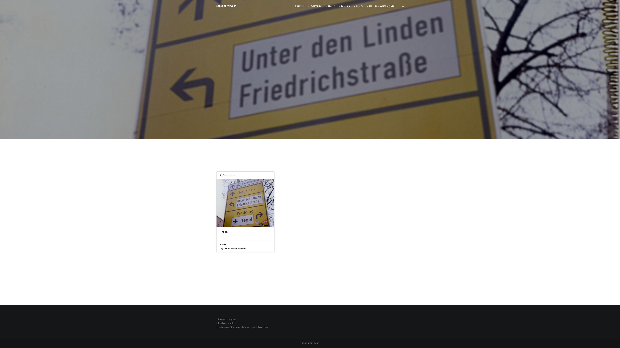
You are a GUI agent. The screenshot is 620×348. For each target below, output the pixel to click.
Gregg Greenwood (226, 6)
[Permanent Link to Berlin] (245, 203)
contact (227, 327)
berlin (227, 248)
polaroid (232, 175)
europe (234, 248)
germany (242, 248)
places (225, 175)
